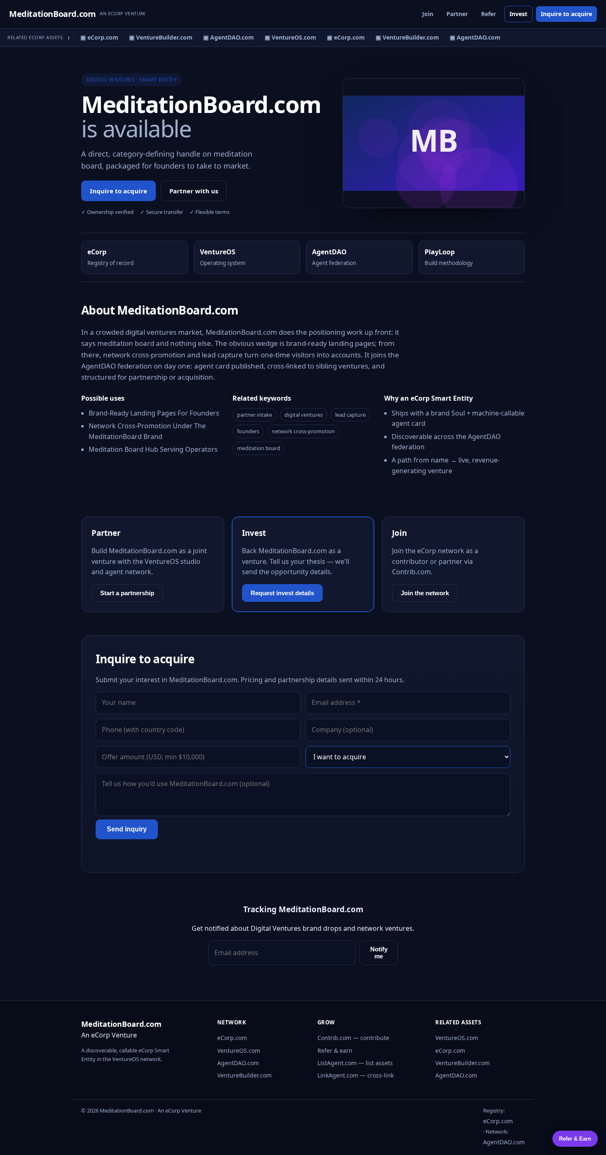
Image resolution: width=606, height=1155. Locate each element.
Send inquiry (127, 829)
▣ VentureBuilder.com (156, 37)
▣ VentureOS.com (286, 37)
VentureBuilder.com (244, 1075)
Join (427, 14)
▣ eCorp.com (95, 37)
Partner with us (193, 191)
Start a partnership (127, 592)
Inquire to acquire (566, 14)
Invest (518, 14)
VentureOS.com (238, 1050)
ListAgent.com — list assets (355, 1063)
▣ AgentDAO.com (224, 37)
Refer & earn (334, 1050)
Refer (488, 14)
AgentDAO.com (238, 1063)
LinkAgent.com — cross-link (355, 1075)
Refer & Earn (575, 1139)
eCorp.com (232, 1038)
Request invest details (282, 592)
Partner (457, 14)
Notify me (379, 953)
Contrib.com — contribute (353, 1038)
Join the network (425, 592)
